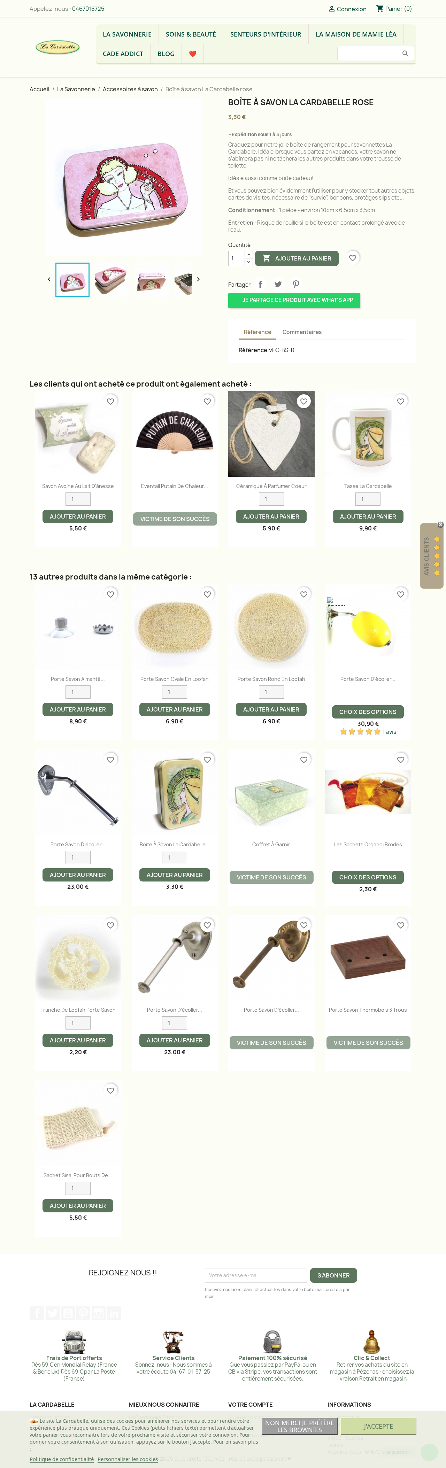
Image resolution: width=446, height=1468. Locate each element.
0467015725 (88, 9)
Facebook (37, 1313)
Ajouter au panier (296, 258)
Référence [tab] (257, 332)
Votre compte (250, 1404)
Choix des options (368, 712)
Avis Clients (427, 556)
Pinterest (296, 284)
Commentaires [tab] (302, 332)
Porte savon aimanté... (78, 679)
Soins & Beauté (191, 34)
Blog (166, 53)
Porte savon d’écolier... (367, 679)
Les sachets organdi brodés (368, 844)
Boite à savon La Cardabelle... (175, 844)
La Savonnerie (127, 34)
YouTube (68, 1313)
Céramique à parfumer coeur (271, 486)
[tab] (333, 329)
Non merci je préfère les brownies (299, 1426)
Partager (260, 284)
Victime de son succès (175, 519)
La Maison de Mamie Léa (356, 34)
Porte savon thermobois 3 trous (368, 1010)
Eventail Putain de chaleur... (174, 486)
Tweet (278, 284)
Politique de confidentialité (62, 1458)
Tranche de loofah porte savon (78, 1010)
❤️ (193, 53)
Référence (253, 350)
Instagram (99, 1313)
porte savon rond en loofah (271, 679)
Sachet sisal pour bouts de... (78, 1175)
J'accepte (378, 1426)
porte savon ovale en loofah (174, 679)
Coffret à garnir (271, 844)
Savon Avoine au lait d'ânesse (78, 486)
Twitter (53, 1313)
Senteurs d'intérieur (265, 34)
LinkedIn (114, 1313)
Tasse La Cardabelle (368, 486)
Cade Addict (123, 53)
